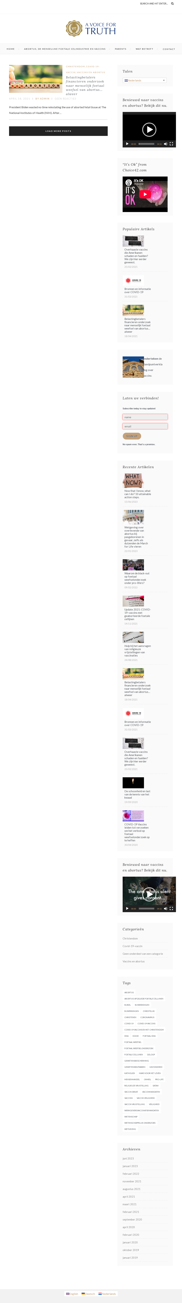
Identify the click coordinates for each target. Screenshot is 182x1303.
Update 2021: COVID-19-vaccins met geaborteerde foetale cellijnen (137, 614)
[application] (149, 129)
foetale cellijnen (133, 1054)
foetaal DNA (149, 1036)
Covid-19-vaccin (132, 946)
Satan (156, 1085)
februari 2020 (131, 1234)
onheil (147, 1079)
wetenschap (130, 1116)
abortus (129, 992)
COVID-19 (128, 1023)
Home (11, 49)
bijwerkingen (142, 1005)
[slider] (146, 144)
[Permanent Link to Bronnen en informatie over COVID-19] (133, 285)
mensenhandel (132, 1079)
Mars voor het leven (150, 1073)
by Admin (43, 98)
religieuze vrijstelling (136, 1085)
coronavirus (147, 1017)
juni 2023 (128, 1158)
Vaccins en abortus (91, 72)
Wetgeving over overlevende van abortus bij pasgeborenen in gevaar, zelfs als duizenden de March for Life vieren (136, 537)
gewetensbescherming (136, 1061)
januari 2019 (130, 1257)
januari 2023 (130, 1166)
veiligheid (154, 1104)
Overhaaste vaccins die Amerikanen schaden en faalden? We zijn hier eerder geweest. (136, 256)
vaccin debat (131, 1092)
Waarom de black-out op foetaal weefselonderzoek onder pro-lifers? (136, 578)
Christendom (75, 66)
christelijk (149, 1011)
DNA (126, 1036)
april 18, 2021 (19, 98)
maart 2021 (129, 1204)
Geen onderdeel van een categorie (143, 953)
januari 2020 (130, 1242)
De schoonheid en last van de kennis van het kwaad (137, 794)
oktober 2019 (131, 1250)
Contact (169, 49)
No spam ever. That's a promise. (139, 444)
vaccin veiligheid (146, 1098)
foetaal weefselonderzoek (138, 1048)
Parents (120, 49)
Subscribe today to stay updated (139, 408)
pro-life (159, 1079)
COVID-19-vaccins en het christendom (144, 1030)
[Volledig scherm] (171, 144)
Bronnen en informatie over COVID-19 (137, 290)
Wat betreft (144, 49)
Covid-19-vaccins (146, 1023)
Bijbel (127, 1005)
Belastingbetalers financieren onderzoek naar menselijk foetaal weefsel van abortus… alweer (85, 85)
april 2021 (129, 1196)
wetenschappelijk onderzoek (140, 1123)
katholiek (129, 1073)
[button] (149, 130)
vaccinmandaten (151, 1092)
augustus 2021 (131, 1189)
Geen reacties (65, 98)
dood (136, 1036)
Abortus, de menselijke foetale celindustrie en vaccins (65, 49)
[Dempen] (165, 144)
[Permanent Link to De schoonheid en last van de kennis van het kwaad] (133, 787)
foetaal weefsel (132, 1042)
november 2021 (132, 1181)
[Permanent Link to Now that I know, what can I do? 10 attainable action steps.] (133, 486)
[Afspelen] (127, 144)
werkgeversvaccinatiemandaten (141, 1110)
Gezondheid (155, 1067)
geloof (151, 1054)
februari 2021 (131, 1211)
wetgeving (130, 1129)
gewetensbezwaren (134, 1067)
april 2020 (129, 1227)
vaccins (128, 1098)
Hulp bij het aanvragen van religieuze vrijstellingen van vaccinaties (137, 650)
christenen (130, 1017)
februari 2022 (131, 1173)
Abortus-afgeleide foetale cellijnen (143, 998)
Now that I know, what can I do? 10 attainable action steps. (137, 494)
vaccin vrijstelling (134, 1104)
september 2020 (132, 1219)
